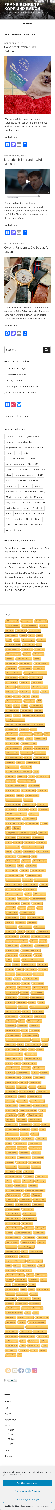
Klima (21, 1021)
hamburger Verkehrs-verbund (17, 941)
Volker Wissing (12, 1331)
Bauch (7, 1413)
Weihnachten (11, 1336)
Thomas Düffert (20, 1284)
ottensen (10, 1171)
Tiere (10, 1443)
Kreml (45, 1040)
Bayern (45, 691)
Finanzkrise (11, 856)
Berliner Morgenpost (14, 701)
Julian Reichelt (13, 491)
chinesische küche (29, 743)
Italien (18, 978)
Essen (45, 823)
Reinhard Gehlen (13, 1209)
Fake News (11, 837)
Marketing (10, 1101)
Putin (26, 1195)
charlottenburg (26, 734)
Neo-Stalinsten (12, 1134)
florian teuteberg (12, 861)
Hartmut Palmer (42, 945)
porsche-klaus (20, 1185)
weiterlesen (10, 137)
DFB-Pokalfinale (28, 790)
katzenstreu (11, 1007)
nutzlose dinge (35, 1148)
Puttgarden (37, 1195)
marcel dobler (11, 1091)
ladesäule (26, 1068)
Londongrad (39, 1077)
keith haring (38, 1011)
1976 (31, 635)
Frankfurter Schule (34, 875)
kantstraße (23, 997)
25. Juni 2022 (34, 630)
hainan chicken (12, 936)
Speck (17, 1265)
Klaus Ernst (11, 1021)
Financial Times (43, 851)
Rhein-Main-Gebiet (13, 1214)
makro (33, 1087)
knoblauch (34, 1025)
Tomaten (10, 1294)
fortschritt (26, 861)
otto (26, 508)
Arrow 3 (23, 677)
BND (16, 705)
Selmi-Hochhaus (12, 1251)
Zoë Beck (24, 1350)
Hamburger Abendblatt (40, 936)
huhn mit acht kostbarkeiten (32, 960)
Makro (11, 1439)
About (7, 1401)
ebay (8, 475)
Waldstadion (26, 1331)
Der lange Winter (13, 380)
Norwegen (10, 1148)
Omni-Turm (21, 1162)
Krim (45, 1044)
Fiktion (18, 851)
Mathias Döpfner (33, 497)
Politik (9, 1185)
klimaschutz (23, 1025)
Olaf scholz (39, 502)
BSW (9, 715)
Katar (41, 1002)
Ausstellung (37, 682)
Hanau (34, 941)
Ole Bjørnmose (24, 1157)
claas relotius (26, 753)
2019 (9, 640)
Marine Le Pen (13, 497)
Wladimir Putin (14, 530)
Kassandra (21, 1002)
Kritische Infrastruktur (14, 1058)
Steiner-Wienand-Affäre (15, 1275)
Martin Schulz (11, 1105)
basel (36, 691)
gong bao (32, 922)
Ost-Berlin (36, 1167)
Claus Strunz (40, 753)
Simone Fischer (36, 1251)
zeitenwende (11, 1350)
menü (42, 1110)
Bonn (25, 705)
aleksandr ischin (12, 649)
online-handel (13, 508)
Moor (36, 1124)
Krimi (23, 1049)
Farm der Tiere (24, 837)
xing (44, 1345)
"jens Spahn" (33, 436)
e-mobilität (23, 809)
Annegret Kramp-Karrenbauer (36, 673)
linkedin (44, 1072)
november (22, 1148)
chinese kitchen (12, 743)
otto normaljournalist (14, 1176)
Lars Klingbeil (38, 1068)
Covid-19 (33, 464)
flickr (34, 856)
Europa (16, 828)
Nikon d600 (41, 1138)
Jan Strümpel (38, 983)
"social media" (41, 621)
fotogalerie (10, 865)
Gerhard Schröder (28, 912)
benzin (26, 696)
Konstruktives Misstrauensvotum (18, 1040)
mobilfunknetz (12, 1124)
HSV (8, 960)
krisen (40, 1049)
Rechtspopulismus (23, 1204)
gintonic (9, 922)
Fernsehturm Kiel (13, 847)
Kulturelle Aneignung (33, 1058)
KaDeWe (25, 992)
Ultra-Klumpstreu (12, 1308)
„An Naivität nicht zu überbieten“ (21, 392)
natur (43, 1129)
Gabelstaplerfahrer (38, 898)
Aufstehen (24, 682)
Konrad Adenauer (13, 1035)
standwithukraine (25, 1270)
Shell (24, 1251)
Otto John (29, 1171)
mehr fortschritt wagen (28, 1110)
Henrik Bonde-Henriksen (31, 950)
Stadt (11, 1434)
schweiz (41, 1242)
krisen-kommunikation (14, 1054)
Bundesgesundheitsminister (33, 715)
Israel (9, 978)
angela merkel (13, 447)
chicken (38, 734)
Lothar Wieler (11, 1082)
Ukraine (18, 519)
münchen (25, 502)
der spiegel (11, 781)
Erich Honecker (30, 818)
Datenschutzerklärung (30, 1506)
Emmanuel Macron (24, 475)
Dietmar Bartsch (32, 795)
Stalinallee (10, 1270)
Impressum (45, 1506)
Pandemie (37, 508)
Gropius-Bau (11, 927)
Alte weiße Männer (13, 654)
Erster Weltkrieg (32, 823)
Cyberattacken (33, 762)
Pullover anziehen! (13, 1195)
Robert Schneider (13, 1218)
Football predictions (14, 557)
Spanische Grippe (35, 1261)
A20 (17, 640)
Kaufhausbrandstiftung (39, 1007)
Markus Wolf (23, 1101)
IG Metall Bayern (28, 964)
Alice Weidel (27, 649)
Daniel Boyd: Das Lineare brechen (21, 386)
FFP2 (9, 851)
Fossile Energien (39, 861)
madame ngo (35, 1082)
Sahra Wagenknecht (23, 1232)
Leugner (10, 1072)
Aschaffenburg (36, 677)
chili (47, 734)
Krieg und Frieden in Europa (32, 567)
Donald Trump (38, 469)
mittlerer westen (35, 1120)
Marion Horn (11, 1096)
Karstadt (10, 1002)
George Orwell (12, 912)
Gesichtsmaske (12, 917)
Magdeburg (22, 1087)
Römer (9, 1232)
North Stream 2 (35, 1143)
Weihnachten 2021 (27, 1336)
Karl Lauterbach (37, 997)
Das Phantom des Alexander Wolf (18, 771)
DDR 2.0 (22, 776)
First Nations (24, 856)
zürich (43, 1350)
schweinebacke (12, 1242)
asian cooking (12, 682)
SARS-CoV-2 (39, 1232)
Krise (31, 1049)
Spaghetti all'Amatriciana (15, 1261)
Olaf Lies (36, 1152)
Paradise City (41, 1176)
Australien (10, 687)
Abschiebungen (28, 640)
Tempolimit (33, 1279)
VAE (35, 1312)
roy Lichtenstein (12, 1223)
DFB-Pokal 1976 (12, 790)
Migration (11, 502)
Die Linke (23, 469)
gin (23, 917)
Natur (11, 1430)
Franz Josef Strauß (13, 884)
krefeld (36, 1040)
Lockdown (27, 1077)
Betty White (29, 701)
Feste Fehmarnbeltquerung (32, 847)
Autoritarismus (23, 687)
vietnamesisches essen (15, 1327)
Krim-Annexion (12, 1049)
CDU (26, 453)
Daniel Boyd (26, 767)
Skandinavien (11, 1256)
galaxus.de (11, 908)
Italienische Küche (31, 978)
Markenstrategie (34, 1096)
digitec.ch (28, 800)
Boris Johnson (36, 705)
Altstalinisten (38, 654)
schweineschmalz (28, 1242)
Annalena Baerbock (34, 447)
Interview (10, 974)
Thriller (32, 1284)
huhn (17, 960)
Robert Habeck (22, 513)
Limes (35, 1072)
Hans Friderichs (12, 945)
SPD (8, 519)
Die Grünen (43, 790)
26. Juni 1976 (12, 635)
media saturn (11, 1110)
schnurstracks (29, 1237)
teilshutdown (21, 1279)
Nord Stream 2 (21, 1143)
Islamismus (38, 974)
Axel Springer (11, 691)
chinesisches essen (13, 748)
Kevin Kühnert (26, 1016)
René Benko (28, 1209)
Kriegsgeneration (33, 1044)
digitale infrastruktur (13, 800)
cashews (24, 729)
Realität (9, 1204)
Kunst (9, 1063)
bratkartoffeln (26, 710)
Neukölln (25, 1134)
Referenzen (38, 1204)
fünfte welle (23, 898)
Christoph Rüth (12, 753)
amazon (10, 442)
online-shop (24, 1167)
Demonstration (43, 776)
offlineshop (25, 1152)
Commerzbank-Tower (14, 757)
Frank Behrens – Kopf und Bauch (23, 6)
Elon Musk (33, 814)
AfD (39, 644)
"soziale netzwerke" (30, 625)
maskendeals (25, 1105)
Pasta (17, 1181)
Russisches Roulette (14, 1228)
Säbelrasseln (41, 1275)
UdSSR (36, 1298)
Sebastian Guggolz (26, 1247)
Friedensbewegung (13, 889)
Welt (23, 1341)
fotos (9, 480)
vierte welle (21, 524)
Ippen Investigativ (24, 974)
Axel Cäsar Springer (40, 687)
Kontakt (8, 1456)
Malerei (42, 1087)
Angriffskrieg (39, 668)
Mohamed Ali (25, 1124)
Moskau (45, 1124)
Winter (44, 1341)
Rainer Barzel (25, 1200)
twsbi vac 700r (24, 1298)
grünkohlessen (44, 931)
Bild (18, 453)
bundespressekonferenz (15, 720)
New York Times (12, 1138)
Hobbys (38, 955)
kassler (32, 1002)
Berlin (9, 453)
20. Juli (43, 625)
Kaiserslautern (37, 992)
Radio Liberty (11, 1200)
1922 (23, 635)
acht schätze (28, 644)
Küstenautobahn (29, 1063)
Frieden (44, 884)
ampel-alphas (11, 663)
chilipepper (11, 738)
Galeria (22, 908)
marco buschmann (27, 1091)
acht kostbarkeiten (13, 644)
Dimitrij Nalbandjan (13, 804)
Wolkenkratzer (34, 1345)
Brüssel (38, 710)
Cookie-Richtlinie (12, 1506)
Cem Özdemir (11, 734)
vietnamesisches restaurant (37, 1327)
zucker (34, 1350)
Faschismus (38, 837)
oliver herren (38, 1157)
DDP (36, 771)
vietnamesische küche (37, 1322)
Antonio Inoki (11, 677)
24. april (10, 630)
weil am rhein (43, 1336)
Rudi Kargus (27, 1223)
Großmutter (39, 927)
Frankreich (11, 486)
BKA (8, 705)
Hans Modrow (27, 945)
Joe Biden (10, 988)
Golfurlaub (20, 922)
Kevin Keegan (12, 1016)
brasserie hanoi (12, 710)
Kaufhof (26, 1011)
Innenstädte (31, 969)
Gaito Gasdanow (13, 903)
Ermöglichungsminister (14, 823)
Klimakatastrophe (34, 1021)
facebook (43, 833)
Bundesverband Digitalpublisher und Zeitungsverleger (25, 724)
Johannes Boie (24, 988)
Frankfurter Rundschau (27, 480)
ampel (37, 658)
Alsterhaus (39, 649)
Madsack (10, 1087)
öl (19, 1355)
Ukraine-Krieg (33, 519)
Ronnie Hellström (29, 1218)
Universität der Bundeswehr (32, 1308)
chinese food (40, 738)
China (29, 738)
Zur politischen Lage (15, 368)
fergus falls (29, 842)
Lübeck (23, 1082)
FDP (40, 475)
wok (23, 1345)
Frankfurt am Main (38, 870)
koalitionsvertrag (12, 1030)
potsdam (33, 1185)
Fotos (7, 1425)
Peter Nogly (41, 1181)
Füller (28, 894)
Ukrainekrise (35, 1303)
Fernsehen (41, 842)
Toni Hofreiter (22, 1294)
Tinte (31, 1289)
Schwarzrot (42, 1237)
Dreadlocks (42, 804)
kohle (25, 1030)
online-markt (11, 1167)
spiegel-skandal (29, 1265)
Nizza (9, 1143)
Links (7, 1450)
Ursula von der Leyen (14, 1312)
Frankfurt (25, 870)
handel (37, 486)
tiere (23, 1289)
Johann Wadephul (40, 988)
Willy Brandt (37, 524)
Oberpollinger (11, 1152)
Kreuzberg (10, 1044)
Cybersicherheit (12, 767)
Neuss (35, 1134)
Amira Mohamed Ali (23, 658)
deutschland (34, 785)
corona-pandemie (15, 464)
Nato (34, 1129)
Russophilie (41, 1228)
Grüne (21, 931)
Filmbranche (29, 851)
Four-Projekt (31, 865)
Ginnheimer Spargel (36, 917)
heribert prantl (12, 955)
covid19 (10, 469)
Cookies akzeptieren (27, 1483)
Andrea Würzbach (42, 663)
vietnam (22, 1322)
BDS (8, 696)
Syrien (30, 1275)
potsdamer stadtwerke (14, 1190)
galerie (31, 908)
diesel (20, 795)
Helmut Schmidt (12, 950)
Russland (39, 513)
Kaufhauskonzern (13, 1011)
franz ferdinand (41, 880)
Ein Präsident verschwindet (16, 814)
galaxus (26, 903)
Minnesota (21, 1120)
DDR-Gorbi (10, 776)
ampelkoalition (25, 442)
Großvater (10, 931)
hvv (8, 964)
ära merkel (10, 1355)
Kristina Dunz (31, 1054)
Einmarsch (43, 809)
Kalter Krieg (11, 997)
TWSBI (34, 1294)
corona (31, 458)
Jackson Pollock (12, 983)
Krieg (42, 491)
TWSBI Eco (11, 1298)
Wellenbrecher (12, 1341)
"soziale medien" (12, 625)
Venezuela (10, 1317)
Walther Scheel (40, 1331)
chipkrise (28, 748)
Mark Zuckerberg (37, 1101)
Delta (31, 776)
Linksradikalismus (13, 1077)
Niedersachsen (28, 1138)
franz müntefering (31, 884)
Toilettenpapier (43, 1289)
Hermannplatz (26, 955)
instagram (43, 969)
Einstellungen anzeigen (27, 1499)
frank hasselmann (13, 880)
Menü (29, 23)
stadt (41, 1265)
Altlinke (27, 654)
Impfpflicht (42, 964)
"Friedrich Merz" (14, 436)
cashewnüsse (11, 729)
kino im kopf (40, 1016)
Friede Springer (30, 889)
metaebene (11, 1115)
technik (9, 1279)
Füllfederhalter (40, 894)
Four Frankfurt (12, 870)
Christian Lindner (15, 458)
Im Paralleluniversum (15, 374)
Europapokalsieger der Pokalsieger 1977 (21, 833)
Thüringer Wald (12, 1289)
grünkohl (31, 931)
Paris (8, 513)
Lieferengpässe (23, 1072)
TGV (43, 1279)
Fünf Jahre (11, 898)
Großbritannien (26, 927)
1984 (40, 635)
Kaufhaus (23, 1007)
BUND (17, 715)
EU (8, 828)
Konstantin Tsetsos (30, 1035)
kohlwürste (35, 1030)
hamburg (25, 486)
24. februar (21, 630)
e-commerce (11, 809)
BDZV (17, 696)
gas (40, 908)
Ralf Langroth (39, 1200)
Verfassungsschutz (25, 1317)
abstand (41, 640)
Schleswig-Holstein (13, 1237)
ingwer (20, 969)
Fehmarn (18, 842)
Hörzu (16, 964)
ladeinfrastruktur (12, 1068)
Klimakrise (30, 491)
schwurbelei (11, 1247)
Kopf (6, 1407)
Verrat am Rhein (42, 1317)
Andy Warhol (11, 668)
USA (8, 524)
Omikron (10, 1162)
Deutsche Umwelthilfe (27, 781)
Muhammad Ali (12, 1129)
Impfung (10, 969)
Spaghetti (24, 1256)
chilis (21, 738)
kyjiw (17, 1063)
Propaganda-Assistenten (35, 1190)
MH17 (22, 1115)
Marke (22, 1096)
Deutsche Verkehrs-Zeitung (16, 785)
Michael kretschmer (35, 1115)
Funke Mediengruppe (14, 894)
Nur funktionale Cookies (27, 1491)
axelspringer (25, 691)
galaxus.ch (37, 903)
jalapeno (26, 983)
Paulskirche (28, 1181)
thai (8, 1284)
